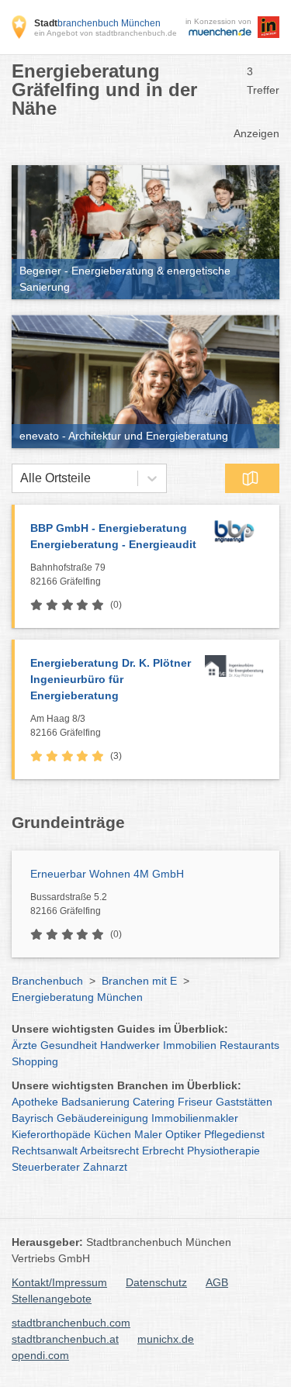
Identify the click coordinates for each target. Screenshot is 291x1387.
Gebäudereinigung (102, 1118)
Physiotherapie (223, 1150)
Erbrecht (163, 1150)
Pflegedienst (234, 1134)
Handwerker (130, 1045)
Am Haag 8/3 (65, 725)
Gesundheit (68, 1045)
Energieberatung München (77, 997)
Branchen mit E (139, 981)
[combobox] (20, 478)
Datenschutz (156, 1282)
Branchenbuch (47, 981)
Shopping (35, 1061)
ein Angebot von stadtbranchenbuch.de (105, 33)
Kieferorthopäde (51, 1134)
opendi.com (40, 1355)
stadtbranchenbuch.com (71, 1322)
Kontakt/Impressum (59, 1282)
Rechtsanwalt (45, 1150)
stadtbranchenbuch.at (65, 1339)
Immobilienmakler (194, 1118)
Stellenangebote (52, 1298)
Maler (148, 1134)
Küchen (112, 1134)
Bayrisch (33, 1118)
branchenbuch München (97, 23)
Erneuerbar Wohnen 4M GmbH (107, 874)
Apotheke (35, 1101)
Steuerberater (46, 1167)
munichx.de (165, 1339)
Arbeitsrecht (109, 1150)
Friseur (195, 1101)
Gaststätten (244, 1101)
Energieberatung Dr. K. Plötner (110, 679)
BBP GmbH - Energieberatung (113, 536)
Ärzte (24, 1045)
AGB (217, 1282)
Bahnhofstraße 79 (68, 574)
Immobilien (190, 1045)
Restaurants (249, 1045)
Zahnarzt (105, 1167)
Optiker (183, 1134)
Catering (154, 1101)
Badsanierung (95, 1101)
